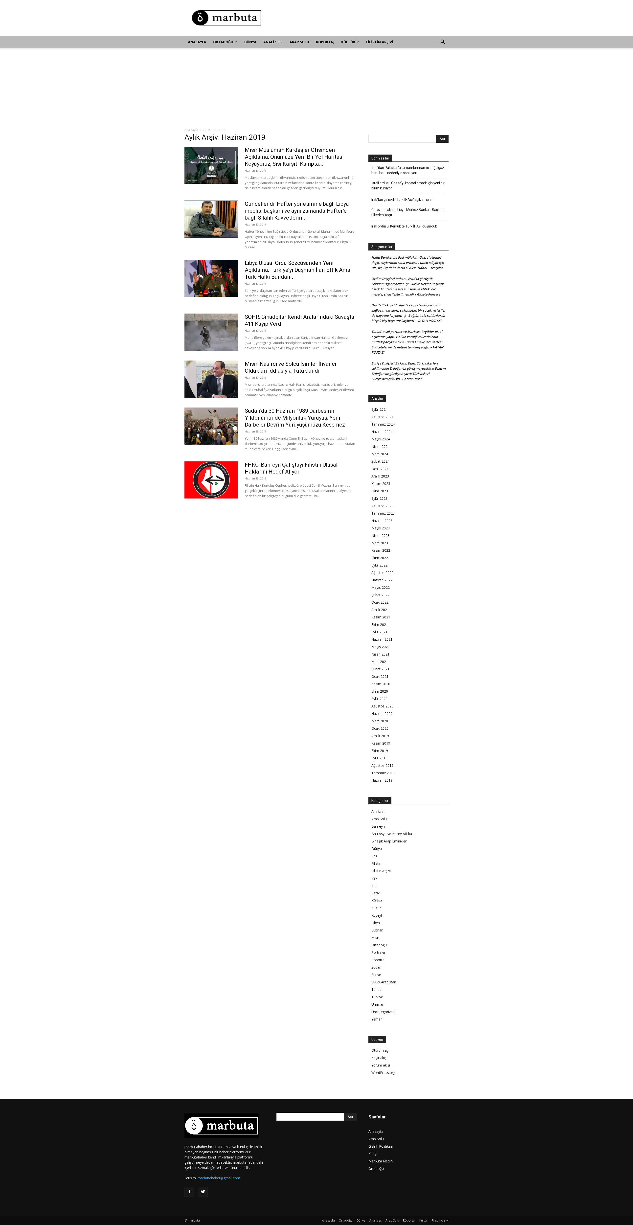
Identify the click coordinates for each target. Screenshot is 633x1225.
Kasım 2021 (380, 617)
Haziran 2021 (381, 639)
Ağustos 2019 (382, 765)
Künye (373, 1153)
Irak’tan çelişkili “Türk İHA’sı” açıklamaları (402, 200)
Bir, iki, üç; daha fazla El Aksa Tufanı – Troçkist (406, 268)
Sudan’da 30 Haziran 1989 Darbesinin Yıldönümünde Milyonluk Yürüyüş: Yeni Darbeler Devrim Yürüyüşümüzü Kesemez (295, 418)
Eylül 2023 (379, 498)
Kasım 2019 (380, 743)
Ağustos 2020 (382, 706)
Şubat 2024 (380, 461)
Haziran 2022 (381, 580)
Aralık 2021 (380, 609)
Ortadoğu (223, 42)
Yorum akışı (380, 1065)
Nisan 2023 (380, 535)
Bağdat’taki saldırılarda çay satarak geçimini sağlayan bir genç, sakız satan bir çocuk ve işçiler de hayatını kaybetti (408, 310)
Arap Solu (299, 42)
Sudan (376, 967)
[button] (443, 42)
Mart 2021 (379, 661)
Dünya (250, 42)
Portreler (378, 952)
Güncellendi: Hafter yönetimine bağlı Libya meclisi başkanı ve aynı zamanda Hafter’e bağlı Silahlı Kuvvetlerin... (297, 211)
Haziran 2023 (381, 520)
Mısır (375, 937)
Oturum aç (379, 1050)
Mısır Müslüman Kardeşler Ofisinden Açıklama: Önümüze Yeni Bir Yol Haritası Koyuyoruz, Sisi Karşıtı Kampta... (294, 157)
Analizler (273, 42)
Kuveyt (376, 915)
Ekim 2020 (379, 691)
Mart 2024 (379, 454)
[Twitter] (203, 1192)
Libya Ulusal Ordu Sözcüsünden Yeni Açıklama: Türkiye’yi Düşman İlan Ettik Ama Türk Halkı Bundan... (297, 270)
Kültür (348, 42)
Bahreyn (378, 826)
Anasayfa (197, 42)
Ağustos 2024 (382, 416)
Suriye (376, 974)
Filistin (376, 863)
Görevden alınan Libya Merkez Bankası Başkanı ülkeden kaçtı (407, 212)
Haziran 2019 (381, 780)
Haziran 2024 (381, 431)
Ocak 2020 (379, 728)
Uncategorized (383, 1011)
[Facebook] (189, 1192)
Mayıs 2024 (380, 439)
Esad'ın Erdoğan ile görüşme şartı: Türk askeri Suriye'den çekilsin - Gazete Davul (408, 373)
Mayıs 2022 (380, 587)
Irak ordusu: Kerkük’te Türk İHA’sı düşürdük (404, 226)
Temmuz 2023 (383, 513)
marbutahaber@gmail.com (219, 1178)
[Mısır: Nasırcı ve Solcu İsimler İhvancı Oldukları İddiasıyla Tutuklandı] (211, 379)
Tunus (376, 989)
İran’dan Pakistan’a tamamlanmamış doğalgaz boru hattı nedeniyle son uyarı (407, 170)
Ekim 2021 (379, 624)
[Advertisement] (359, 18)
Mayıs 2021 (380, 646)
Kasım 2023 (380, 483)
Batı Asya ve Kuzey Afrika (391, 833)
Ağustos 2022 (382, 572)
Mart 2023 (379, 543)
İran (374, 885)
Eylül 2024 (379, 409)
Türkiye (377, 997)
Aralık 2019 (380, 735)
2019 (206, 130)
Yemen (377, 1019)
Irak (374, 878)
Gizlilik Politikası (380, 1146)
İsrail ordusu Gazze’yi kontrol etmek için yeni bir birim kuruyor (408, 185)
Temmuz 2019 (383, 773)
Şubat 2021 (380, 669)
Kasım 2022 (380, 550)
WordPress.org (383, 1072)
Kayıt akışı (379, 1057)
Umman (377, 1004)
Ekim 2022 (379, 557)
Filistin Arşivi (379, 42)
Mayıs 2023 (380, 528)
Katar (375, 893)
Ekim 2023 (379, 491)
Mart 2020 (379, 721)
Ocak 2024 (379, 468)
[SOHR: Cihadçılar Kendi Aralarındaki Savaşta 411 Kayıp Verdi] (211, 332)
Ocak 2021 (379, 676)
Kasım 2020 (380, 683)
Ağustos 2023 (382, 505)
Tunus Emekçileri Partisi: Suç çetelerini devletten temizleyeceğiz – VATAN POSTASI (407, 347)
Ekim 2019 (379, 750)
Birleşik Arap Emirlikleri (389, 841)
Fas (374, 856)
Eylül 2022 (379, 565)
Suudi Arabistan (383, 982)
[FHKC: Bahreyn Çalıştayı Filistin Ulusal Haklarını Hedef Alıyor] (211, 480)
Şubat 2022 (380, 594)
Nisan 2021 (380, 654)
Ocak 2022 (379, 602)
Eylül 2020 (379, 698)
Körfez (376, 900)
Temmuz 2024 (383, 424)
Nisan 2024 (380, 446)
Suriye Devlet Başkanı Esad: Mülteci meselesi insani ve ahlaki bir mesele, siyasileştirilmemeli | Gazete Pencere (407, 289)
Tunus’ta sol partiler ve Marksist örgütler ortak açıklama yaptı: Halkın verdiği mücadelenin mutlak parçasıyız (407, 336)
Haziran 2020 (381, 713)
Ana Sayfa (191, 130)
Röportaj (325, 42)
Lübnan (377, 930)
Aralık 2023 (380, 476)
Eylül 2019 (379, 758)
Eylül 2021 (379, 632)
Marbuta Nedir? (380, 1161)
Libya (375, 922)
